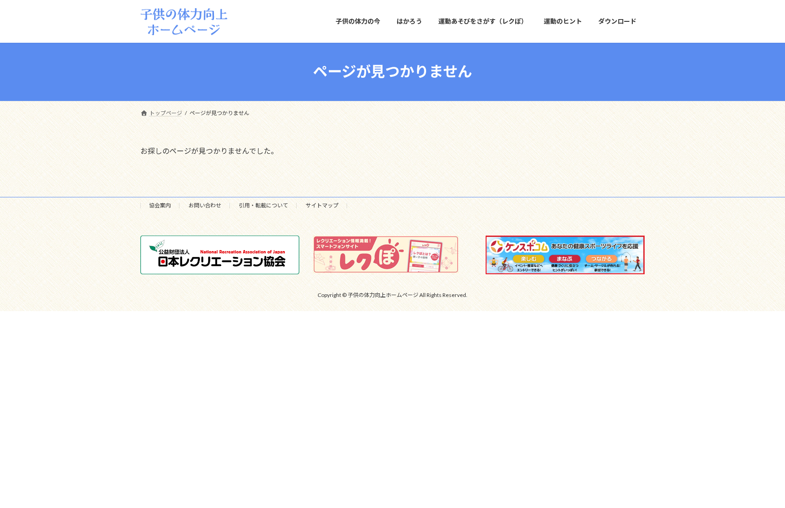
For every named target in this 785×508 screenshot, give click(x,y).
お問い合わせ (205, 205)
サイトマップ (322, 205)
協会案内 (160, 205)
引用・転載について (263, 205)
